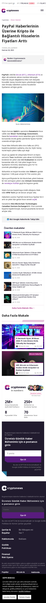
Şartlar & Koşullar (6, 531)
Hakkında (35, 572)
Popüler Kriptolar (6, 573)
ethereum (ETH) (33, 75)
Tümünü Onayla (24, 597)
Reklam (22, 539)
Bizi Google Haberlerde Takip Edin (24, 219)
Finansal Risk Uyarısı (7, 556)
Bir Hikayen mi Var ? (26, 531)
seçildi (34, 199)
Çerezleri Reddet (9, 597)
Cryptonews (5, 20)
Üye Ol (23, 459)
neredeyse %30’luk (11, 183)
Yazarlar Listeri (35, 393)
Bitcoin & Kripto (21, 573)
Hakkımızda (8, 539)
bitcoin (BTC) (21, 75)
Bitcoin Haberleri (16, 20)
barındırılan (13, 136)
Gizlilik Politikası (6, 546)
